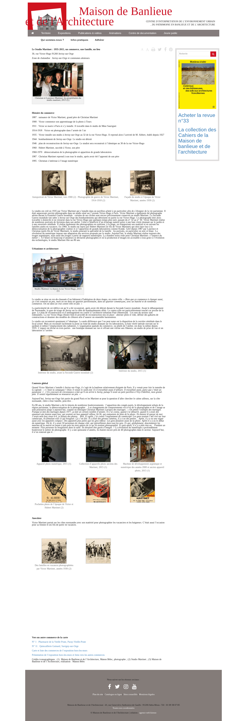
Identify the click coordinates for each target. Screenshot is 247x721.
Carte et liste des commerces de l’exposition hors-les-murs (59, 650)
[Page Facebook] (110, 687)
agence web (144, 713)
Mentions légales (147, 694)
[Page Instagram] (127, 687)
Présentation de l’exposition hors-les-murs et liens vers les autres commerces (68, 655)
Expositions (64, 33)
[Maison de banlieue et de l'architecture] (47, 4)
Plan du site (98, 694)
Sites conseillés (130, 694)
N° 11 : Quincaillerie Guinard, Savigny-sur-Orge (55, 646)
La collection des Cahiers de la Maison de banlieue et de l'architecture (197, 141)
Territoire (46, 33)
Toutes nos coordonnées (123, 708)
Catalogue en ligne (113, 694)
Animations (115, 33)
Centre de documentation (142, 33)
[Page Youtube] (134, 687)
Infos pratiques (79, 40)
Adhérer (99, 40)
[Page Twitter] (118, 687)
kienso (153, 713)
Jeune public (170, 33)
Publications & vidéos (90, 33)
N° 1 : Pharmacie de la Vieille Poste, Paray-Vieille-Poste (59, 642)
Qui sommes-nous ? (52, 40)
